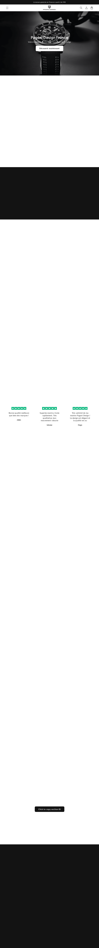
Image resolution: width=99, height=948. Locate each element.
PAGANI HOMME (36, 877)
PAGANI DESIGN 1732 (61, 298)
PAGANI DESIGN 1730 (84, 298)
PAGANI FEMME (35, 882)
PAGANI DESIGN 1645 (61, 144)
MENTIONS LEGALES (57, 903)
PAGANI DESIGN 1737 (38, 298)
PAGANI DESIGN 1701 (61, 111)
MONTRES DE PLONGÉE (35, 914)
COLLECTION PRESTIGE (34, 922)
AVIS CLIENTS (58, 877)
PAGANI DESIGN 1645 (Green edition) (84, 144)
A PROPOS (57, 871)
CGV (54, 888)
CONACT (56, 882)
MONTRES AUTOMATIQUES (36, 889)
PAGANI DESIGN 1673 (84, 111)
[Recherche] (81, 8)
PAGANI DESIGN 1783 (15, 144)
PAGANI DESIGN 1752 (38, 111)
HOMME (17, 208)
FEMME (48, 208)
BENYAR (78, 208)
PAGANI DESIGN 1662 (15, 111)
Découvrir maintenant (49, 48)
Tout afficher (49, 264)
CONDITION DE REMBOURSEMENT (60, 894)
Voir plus (49, 159)
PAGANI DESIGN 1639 (38, 144)
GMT (31, 902)
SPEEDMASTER (35, 907)
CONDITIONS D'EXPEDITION (58, 912)
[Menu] (7, 8)
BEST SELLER (34, 871)
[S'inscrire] (90, 892)
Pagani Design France (52, 945)
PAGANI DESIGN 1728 (84, 251)
